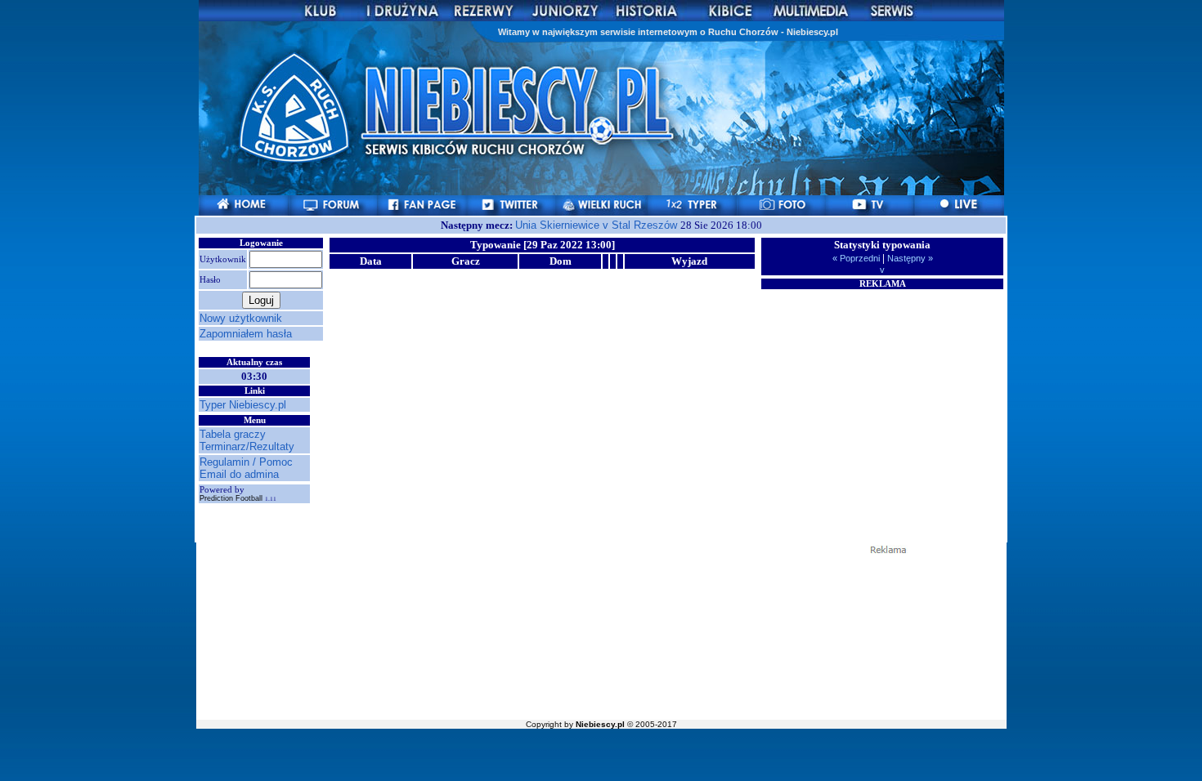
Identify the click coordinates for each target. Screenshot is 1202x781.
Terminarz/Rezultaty (247, 446)
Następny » (909, 258)
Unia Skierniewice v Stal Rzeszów (597, 225)
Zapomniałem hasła (246, 334)
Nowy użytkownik (241, 318)
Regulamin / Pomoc (246, 462)
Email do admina (239, 474)
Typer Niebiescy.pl (243, 405)
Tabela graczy (233, 434)
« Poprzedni (857, 258)
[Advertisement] (882, 393)
